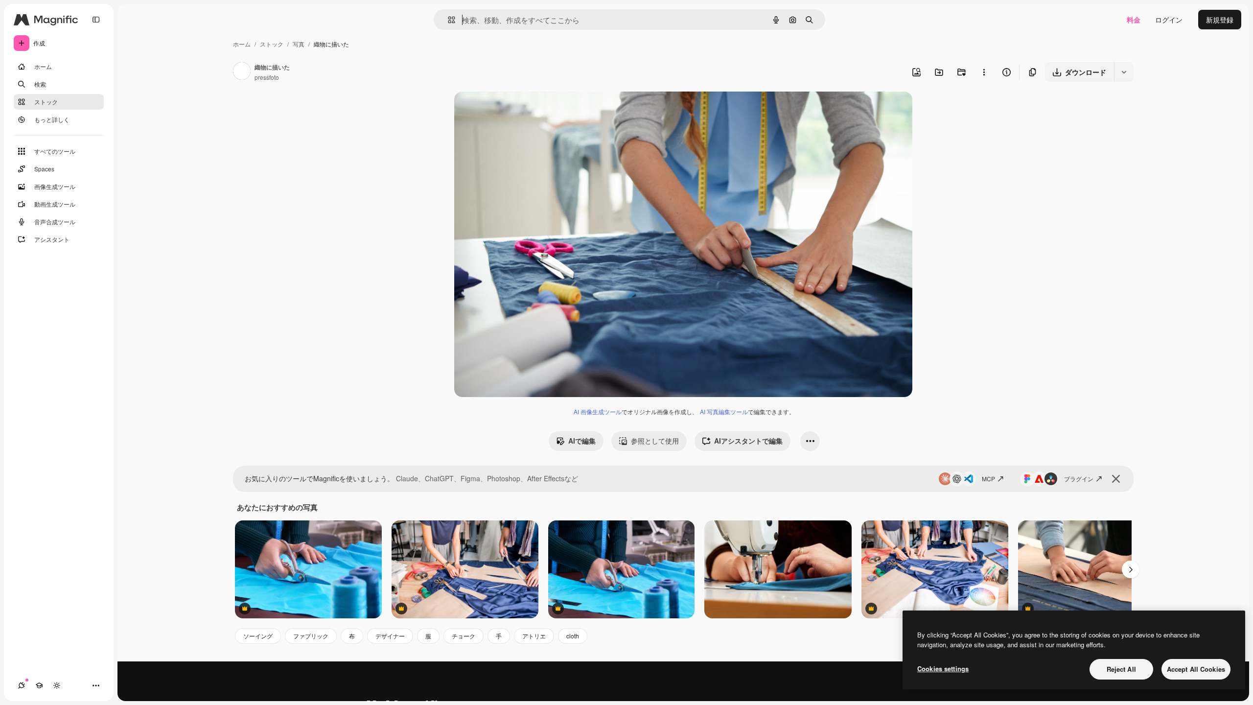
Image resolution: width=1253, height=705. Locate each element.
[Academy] (39, 685)
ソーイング (258, 636)
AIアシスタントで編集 (748, 441)
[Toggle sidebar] (96, 19)
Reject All (1121, 669)
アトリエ (534, 636)
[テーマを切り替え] (57, 685)
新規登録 (1219, 19)
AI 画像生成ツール (598, 411)
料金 (1133, 19)
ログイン (1169, 19)
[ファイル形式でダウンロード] (1124, 72)
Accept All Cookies (1196, 669)
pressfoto (267, 77)
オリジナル (521, 110)
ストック (271, 44)
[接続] (21, 685)
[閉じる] (1116, 479)
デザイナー (390, 636)
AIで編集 (582, 441)
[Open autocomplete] (447, 20)
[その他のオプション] (984, 72)
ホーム (242, 44)
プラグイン (1078, 478)
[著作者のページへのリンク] (242, 72)
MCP (988, 478)
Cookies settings (943, 668)
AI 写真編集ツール (724, 411)
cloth (572, 636)
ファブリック (310, 636)
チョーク (463, 636)
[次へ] (1130, 569)
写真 (298, 44)
